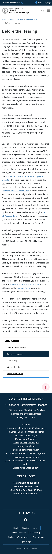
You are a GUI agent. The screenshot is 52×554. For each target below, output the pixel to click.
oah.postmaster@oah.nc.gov (31, 428)
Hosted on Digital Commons (26, 548)
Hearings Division (16, 19)
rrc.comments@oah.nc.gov (26, 457)
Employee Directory (21, 528)
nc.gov (35, 528)
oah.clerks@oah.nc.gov (26, 435)
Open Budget (26, 542)
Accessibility (35, 533)
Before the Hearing (14, 354)
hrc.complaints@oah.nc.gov (26, 450)
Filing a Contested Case (16, 347)
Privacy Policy (38, 537)
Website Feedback (19, 533)
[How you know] (22, 3)
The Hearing (12, 360)
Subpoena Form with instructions (24, 284)
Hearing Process (32, 19)
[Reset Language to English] (36, 3)
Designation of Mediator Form (15, 190)
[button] (41, 10)
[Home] (15, 8)
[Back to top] (46, 387)
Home (4, 19)
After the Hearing (14, 367)
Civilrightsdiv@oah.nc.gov (26, 442)
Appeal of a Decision (15, 373)
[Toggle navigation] (48, 10)
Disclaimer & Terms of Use (18, 537)
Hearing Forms (23, 288)
